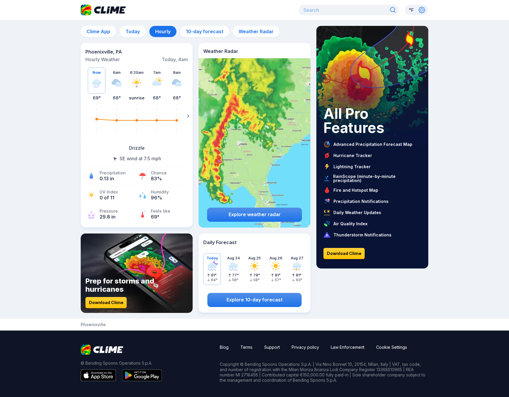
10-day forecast (204, 31)
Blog (224, 347)
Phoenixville (93, 324)
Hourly (163, 31)
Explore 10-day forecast (254, 300)
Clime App (98, 31)
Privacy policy (305, 347)
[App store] (98, 379)
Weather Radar (256, 31)
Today (132, 31)
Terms (246, 347)
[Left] (85, 116)
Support (272, 347)
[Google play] (142, 379)
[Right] (188, 116)
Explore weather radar (255, 214)
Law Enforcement (347, 347)
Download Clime (106, 302)
